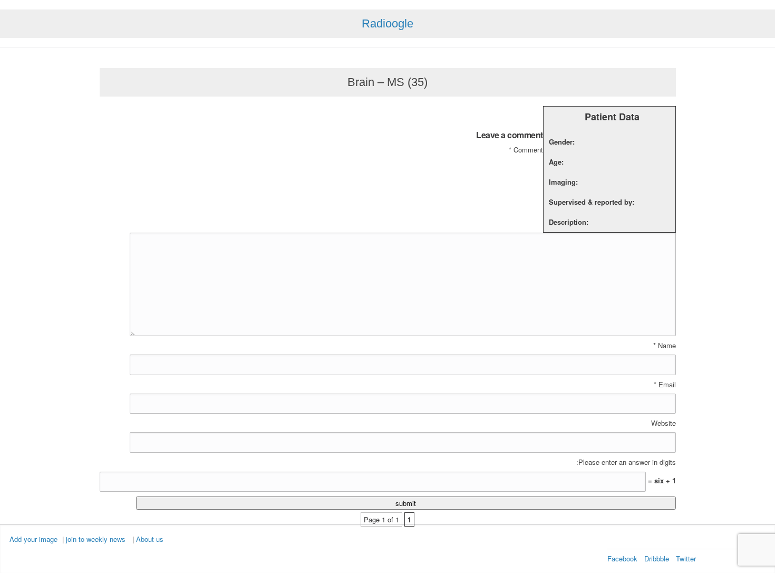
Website (663, 423)
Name (664, 345)
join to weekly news (95, 539)
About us (149, 539)
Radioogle (387, 23)
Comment (526, 150)
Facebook (622, 558)
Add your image (33, 539)
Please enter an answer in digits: (626, 462)
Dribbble (656, 558)
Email (665, 384)
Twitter (686, 558)
